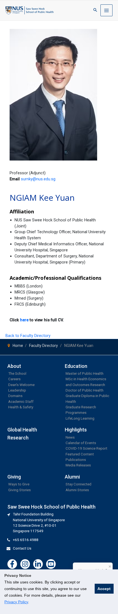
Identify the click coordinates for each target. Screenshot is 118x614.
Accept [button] (104, 588)
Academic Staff (20, 401)
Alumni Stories (77, 490)
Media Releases (78, 465)
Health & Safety (20, 407)
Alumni (72, 477)
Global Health (22, 430)
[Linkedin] (38, 564)
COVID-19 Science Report (86, 448)
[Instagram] (25, 564)
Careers (14, 379)
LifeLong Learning (80, 418)
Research (18, 438)
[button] (95, 10)
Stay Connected (78, 484)
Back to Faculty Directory (27, 335)
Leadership (17, 390)
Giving (14, 477)
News (70, 437)
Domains (15, 395)
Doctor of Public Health (84, 390)
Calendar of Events (81, 443)
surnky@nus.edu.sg (38, 178)
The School (17, 373)
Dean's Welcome (21, 384)
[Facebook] (12, 564)
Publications (76, 459)
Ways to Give (18, 484)
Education (76, 366)
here (24, 319)
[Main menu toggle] (106, 10)
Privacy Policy (16, 602)
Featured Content (80, 454)
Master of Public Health (84, 373)
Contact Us (22, 548)
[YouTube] (51, 564)
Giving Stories (19, 490)
